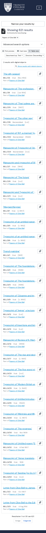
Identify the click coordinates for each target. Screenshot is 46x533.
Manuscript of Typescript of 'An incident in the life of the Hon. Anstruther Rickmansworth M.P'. (20, 147)
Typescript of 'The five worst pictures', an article (20, 369)
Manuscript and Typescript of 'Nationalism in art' (20, 192)
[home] (15, 7)
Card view (23, 51)
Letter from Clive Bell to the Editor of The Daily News (20, 502)
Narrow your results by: (23, 23)
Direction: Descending (34, 55)
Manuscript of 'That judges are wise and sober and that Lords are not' (20, 103)
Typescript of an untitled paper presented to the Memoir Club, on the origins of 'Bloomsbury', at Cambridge (20, 236)
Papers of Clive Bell (16, 80)
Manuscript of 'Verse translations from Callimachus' (20, 458)
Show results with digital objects (29, 66)
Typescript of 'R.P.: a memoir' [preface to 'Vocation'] (20, 133)
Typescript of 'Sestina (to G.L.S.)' (20, 473)
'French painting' (11, 251)
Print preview (9, 51)
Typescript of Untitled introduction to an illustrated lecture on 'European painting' (20, 399)
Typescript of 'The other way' (18, 118)
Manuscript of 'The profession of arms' (20, 88)
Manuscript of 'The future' (16, 177)
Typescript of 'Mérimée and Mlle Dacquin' (20, 414)
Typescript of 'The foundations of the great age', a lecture (20, 266)
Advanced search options (16, 44)
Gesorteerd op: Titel (13, 55)
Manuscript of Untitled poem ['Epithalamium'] (20, 443)
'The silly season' (11, 74)
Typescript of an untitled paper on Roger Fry (20, 221)
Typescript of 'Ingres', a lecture (19, 310)
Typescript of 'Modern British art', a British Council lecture (20, 384)
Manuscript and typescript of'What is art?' (20, 162)
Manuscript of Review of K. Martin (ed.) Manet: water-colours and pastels (20, 340)
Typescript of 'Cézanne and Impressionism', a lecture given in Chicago (20, 295)
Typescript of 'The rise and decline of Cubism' (20, 354)
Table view (35, 51)
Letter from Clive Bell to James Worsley (20, 487)
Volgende (27, 521)
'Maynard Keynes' (12, 207)
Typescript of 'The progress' (17, 428)
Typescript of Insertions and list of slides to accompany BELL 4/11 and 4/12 (20, 325)
